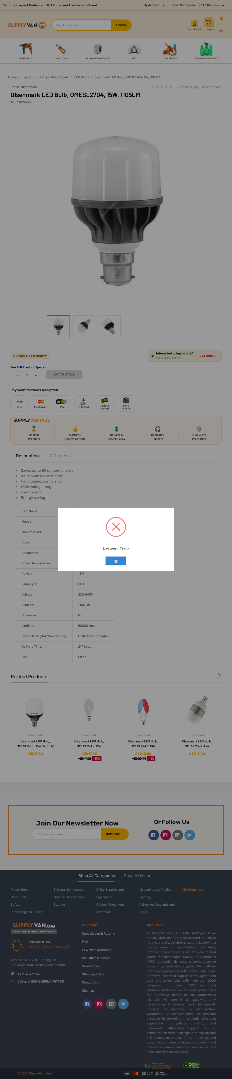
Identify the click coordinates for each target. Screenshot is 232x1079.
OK (116, 561)
